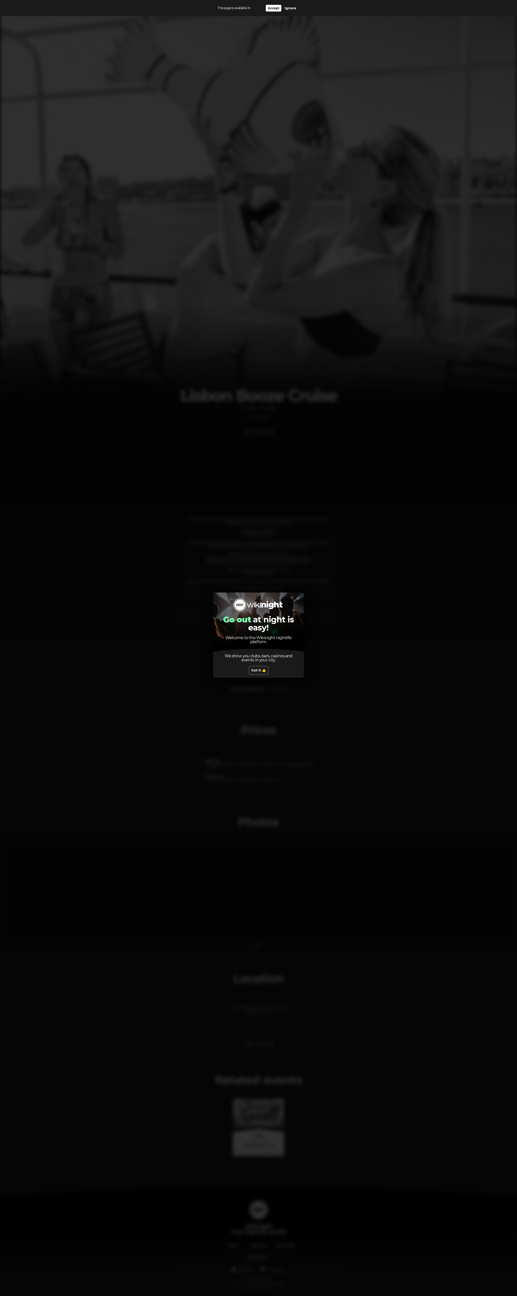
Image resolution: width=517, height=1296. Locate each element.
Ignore (290, 8)
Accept (273, 8)
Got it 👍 (258, 670)
